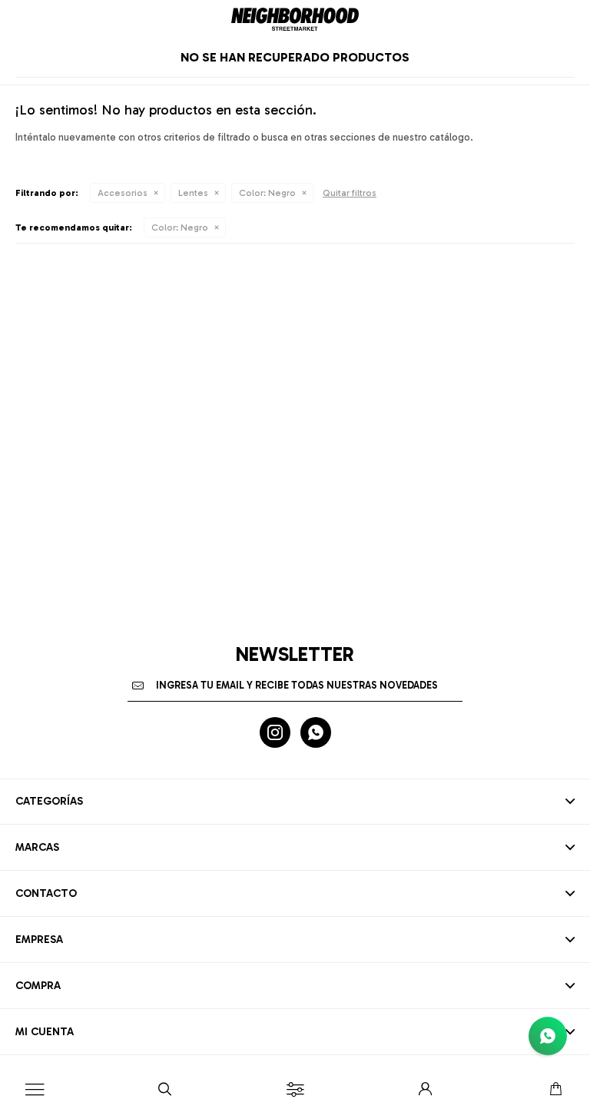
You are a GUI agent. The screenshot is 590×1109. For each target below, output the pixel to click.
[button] (165, 1090)
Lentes (193, 193)
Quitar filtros (349, 193)
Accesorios (123, 193)
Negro (267, 193)
